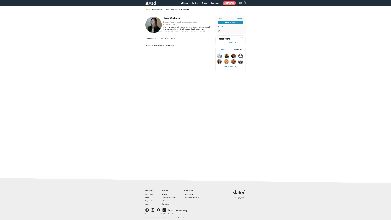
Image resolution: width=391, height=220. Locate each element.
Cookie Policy (167, 214)
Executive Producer (169, 22)
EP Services (166, 201)
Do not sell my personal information (182, 214)
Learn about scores (230, 42)
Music (178, 22)
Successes (165, 204)
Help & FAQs (149, 201)
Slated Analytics (189, 194)
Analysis (164, 194)
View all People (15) (230, 67)
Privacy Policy (159, 214)
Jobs (147, 204)
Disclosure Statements (191, 197)
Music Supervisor (185, 22)
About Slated (149, 194)
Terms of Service (150, 214)
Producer (195, 22)
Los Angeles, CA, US (169, 24)
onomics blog (181, 211)
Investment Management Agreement (179, 217)
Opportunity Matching (169, 197)
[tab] (223, 49)
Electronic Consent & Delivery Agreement (156, 217)
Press (147, 197)
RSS (172, 211)
